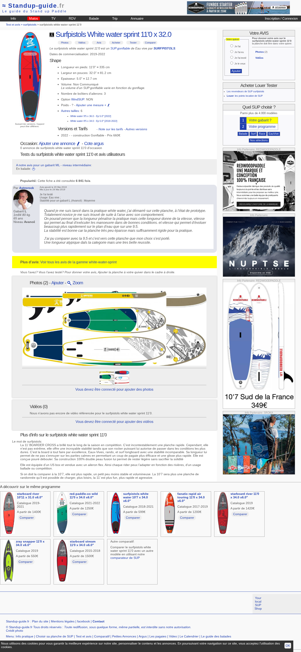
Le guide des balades (216, 636)
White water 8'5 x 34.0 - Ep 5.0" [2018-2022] (93, 121)
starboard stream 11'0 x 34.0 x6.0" (82, 543)
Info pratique (24, 636)
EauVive (274, 133)
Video (173, 636)
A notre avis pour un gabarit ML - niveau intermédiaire (53, 165)
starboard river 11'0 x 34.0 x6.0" (244, 495)
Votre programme (262, 126)
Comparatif (102, 636)
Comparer (150, 42)
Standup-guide (33, 5)
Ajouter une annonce (57, 143)
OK (288, 645)
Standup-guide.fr (17, 621)
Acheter (116, 42)
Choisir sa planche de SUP (54, 636)
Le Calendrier (189, 636)
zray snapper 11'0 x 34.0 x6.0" (30, 543)
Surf (253, 133)
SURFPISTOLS (164, 48)
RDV (72, 18)
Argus (143, 636)
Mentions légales (62, 621)
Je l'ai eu (239, 52)
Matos (33, 18)
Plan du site (40, 621)
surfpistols (30, 24)
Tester (133, 42)
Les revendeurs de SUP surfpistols (245, 91)
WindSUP (77, 99)
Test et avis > (14, 24)
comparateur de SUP (125, 558)
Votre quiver (232, 39)
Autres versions (136, 129)
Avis (99, 42)
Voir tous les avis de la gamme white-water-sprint (78, 262)
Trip (114, 18)
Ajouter (57, 282)
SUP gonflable (120, 48)
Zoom (77, 282)
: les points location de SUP (245, 95)
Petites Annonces (124, 636)
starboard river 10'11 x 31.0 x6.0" (30, 495)
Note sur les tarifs (110, 129)
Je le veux (239, 63)
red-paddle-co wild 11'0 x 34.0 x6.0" (84, 495)
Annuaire (137, 18)
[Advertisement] (80, 604)
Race (262, 133)
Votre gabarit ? (260, 120)
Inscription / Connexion (281, 18)
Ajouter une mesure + (91, 105)
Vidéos (81, 42)
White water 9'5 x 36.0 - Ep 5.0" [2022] (90, 116)
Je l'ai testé (240, 58)
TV (53, 18)
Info (13, 18)
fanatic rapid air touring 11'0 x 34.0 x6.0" (191, 497)
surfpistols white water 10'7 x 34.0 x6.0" (136, 497)
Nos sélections (259, 140)
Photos (65, 42)
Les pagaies (157, 636)
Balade (94, 18)
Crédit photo (14, 630)
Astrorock (26, 188)
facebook (83, 621)
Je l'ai (237, 46)
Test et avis (83, 636)
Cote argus (94, 143)
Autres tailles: (70, 111)
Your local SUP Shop (258, 603)
